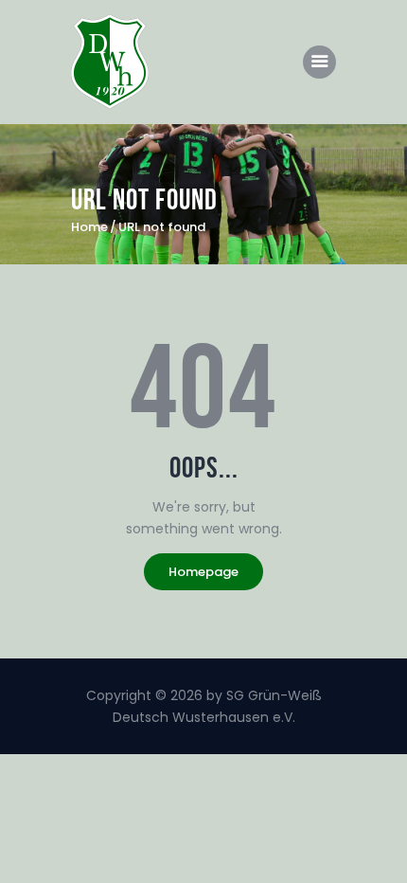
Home (89, 227)
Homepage (203, 572)
